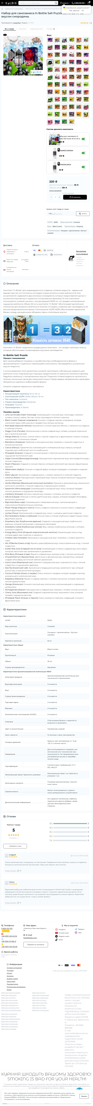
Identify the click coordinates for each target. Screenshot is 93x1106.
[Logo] (11, 3)
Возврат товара (12, 979)
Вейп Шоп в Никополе (40, 998)
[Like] (18, 871)
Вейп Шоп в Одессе (39, 1000)
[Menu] (2, 3)
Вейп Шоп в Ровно (39, 1005)
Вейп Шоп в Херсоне (8, 1016)
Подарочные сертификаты (16, 987)
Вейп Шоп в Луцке (38, 993)
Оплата (9, 973)
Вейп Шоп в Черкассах (9, 1021)
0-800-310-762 (6, 928)
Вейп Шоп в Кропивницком (11, 1010)
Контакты (10, 976)
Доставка (10, 970)
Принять (84, 1096)
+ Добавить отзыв (15, 846)
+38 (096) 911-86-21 (8, 941)
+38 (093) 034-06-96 (9, 947)
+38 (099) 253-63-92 (9, 936)
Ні (83, 10)
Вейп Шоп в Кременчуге (9, 1005)
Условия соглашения (14, 968)
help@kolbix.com (30, 938)
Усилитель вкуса (65, 164)
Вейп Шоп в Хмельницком (10, 1019)
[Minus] (51, 197)
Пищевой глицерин (66, 150)
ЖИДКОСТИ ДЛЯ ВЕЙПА (14, 9)
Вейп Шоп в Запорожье (9, 1003)
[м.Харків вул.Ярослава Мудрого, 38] (15, 916)
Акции (9, 989)
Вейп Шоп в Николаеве (40, 995)
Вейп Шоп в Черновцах (9, 1026)
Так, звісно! (74, 10)
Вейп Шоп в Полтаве (39, 1003)
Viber (80, 933)
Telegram (81, 929)
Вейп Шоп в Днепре (8, 998)
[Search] (56, 3)
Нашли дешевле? (55, 190)
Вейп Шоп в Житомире (9, 1000)
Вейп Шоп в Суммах (39, 1008)
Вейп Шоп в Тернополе (40, 1010)
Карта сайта (11, 981)
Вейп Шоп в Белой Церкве (10, 993)
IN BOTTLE (17, 23)
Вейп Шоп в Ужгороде (9, 1014)
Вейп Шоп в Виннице (8, 995)
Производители (12, 984)
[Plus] (59, 197)
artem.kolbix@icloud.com (76, 1033)
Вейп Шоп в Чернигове (9, 1024)
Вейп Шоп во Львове (8, 1029)
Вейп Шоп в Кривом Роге (10, 1008)
